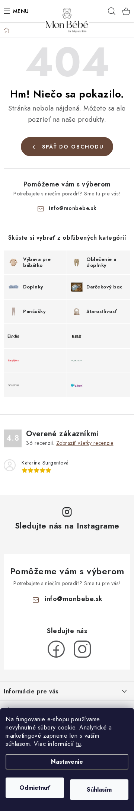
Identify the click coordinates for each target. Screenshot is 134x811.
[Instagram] (82, 649)
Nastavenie (67, 761)
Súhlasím (99, 789)
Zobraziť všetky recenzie (85, 443)
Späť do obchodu (73, 146)
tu (78, 744)
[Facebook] (56, 649)
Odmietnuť (34, 787)
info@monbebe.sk (73, 208)
